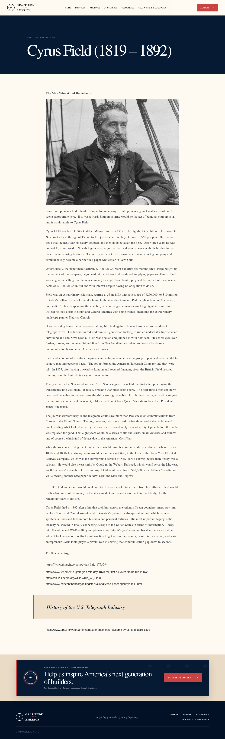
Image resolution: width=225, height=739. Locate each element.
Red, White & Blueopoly (152, 8)
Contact (188, 714)
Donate (207, 8)
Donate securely (183, 677)
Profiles (80, 8)
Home (68, 8)
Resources (127, 8)
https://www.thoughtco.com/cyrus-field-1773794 (77, 564)
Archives (95, 8)
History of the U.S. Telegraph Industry (86, 606)
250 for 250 (110, 8)
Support (175, 714)
